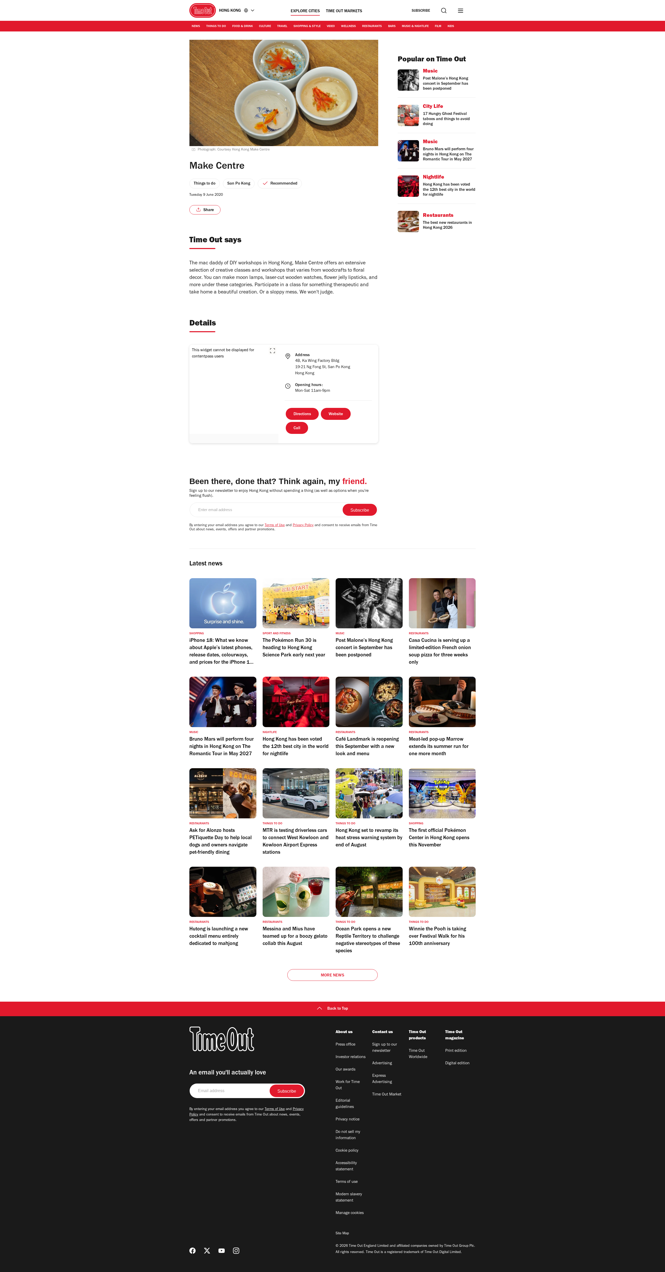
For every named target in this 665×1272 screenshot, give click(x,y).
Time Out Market (386, 1095)
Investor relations (350, 1057)
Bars (392, 26)
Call (297, 428)
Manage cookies (350, 1213)
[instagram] (236, 1251)
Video (331, 26)
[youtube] (221, 1251)
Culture (265, 26)
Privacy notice (348, 1120)
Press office (345, 1045)
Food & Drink (242, 26)
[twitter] (207, 1251)
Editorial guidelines (345, 1104)
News (196, 26)
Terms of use (347, 1182)
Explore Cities (305, 11)
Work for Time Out (348, 1085)
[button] (272, 351)
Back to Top (337, 1009)
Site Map (342, 1234)
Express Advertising (382, 1079)
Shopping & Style (307, 26)
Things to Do (216, 26)
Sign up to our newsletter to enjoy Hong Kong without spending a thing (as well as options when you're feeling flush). (279, 493)
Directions (302, 414)
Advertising (382, 1063)
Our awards (345, 1070)
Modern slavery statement (349, 1197)
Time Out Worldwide (418, 1054)
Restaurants (372, 26)
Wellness (348, 26)
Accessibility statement (346, 1166)
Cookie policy (347, 1151)
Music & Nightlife (415, 26)
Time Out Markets (344, 11)
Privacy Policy (303, 525)
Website (336, 414)
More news (332, 976)
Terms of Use (275, 525)
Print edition (456, 1051)
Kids (451, 26)
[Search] (444, 10)
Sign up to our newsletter (384, 1048)
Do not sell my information (348, 1135)
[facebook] (192, 1251)
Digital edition (457, 1063)
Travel (282, 26)
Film (438, 26)
